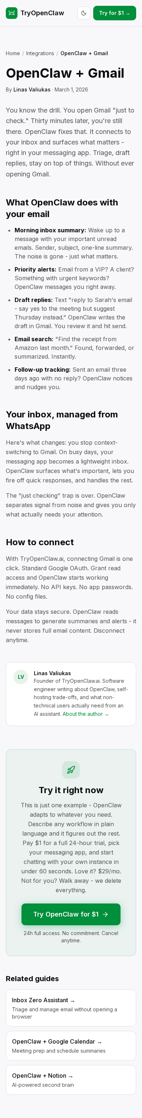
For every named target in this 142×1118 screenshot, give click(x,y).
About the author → (86, 714)
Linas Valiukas (32, 89)
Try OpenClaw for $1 (66, 914)
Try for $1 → (114, 13)
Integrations (40, 53)
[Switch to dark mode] (83, 13)
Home (13, 53)
